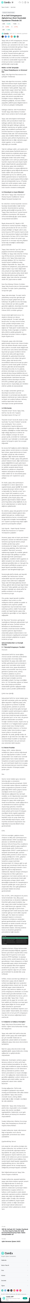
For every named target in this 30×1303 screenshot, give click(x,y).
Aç (25, 1298)
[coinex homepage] (6, 2)
